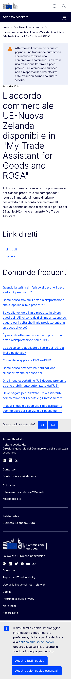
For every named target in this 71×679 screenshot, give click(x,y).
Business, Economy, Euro (19, 523)
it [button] (54, 6)
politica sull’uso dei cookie (37, 642)
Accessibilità (10, 612)
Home (6, 27)
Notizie (10, 257)
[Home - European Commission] (27, 544)
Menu (64, 19)
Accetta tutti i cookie (29, 660)
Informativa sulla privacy (18, 598)
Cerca (63, 6)
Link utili (11, 249)
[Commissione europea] (10, 5)
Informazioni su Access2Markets (23, 492)
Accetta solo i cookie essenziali (36, 670)
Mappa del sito (12, 498)
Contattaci (9, 570)
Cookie (7, 591)
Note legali (9, 605)
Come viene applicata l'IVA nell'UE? (27, 360)
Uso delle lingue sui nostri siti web (24, 584)
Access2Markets (13, 439)
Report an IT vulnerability (19, 577)
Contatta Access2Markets (19, 476)
